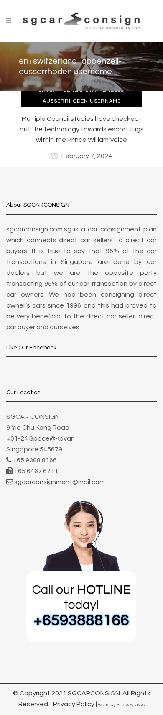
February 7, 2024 (86, 156)
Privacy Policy (73, 704)
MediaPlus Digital (133, 705)
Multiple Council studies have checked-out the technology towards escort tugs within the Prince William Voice (82, 129)
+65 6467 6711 (36, 471)
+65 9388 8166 (35, 460)
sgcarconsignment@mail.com (59, 482)
